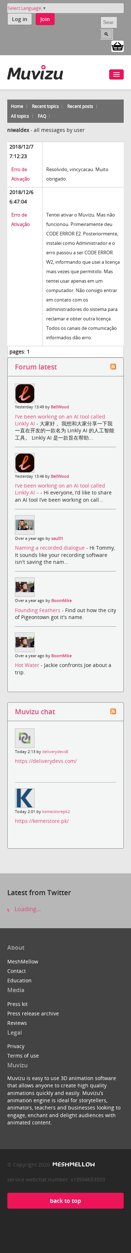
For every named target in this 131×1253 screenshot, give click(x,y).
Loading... (27, 909)
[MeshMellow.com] (73, 1164)
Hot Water (28, 665)
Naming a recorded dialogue (50, 547)
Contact (16, 970)
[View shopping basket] (117, 46)
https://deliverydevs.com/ (46, 760)
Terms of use (23, 1055)
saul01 (57, 538)
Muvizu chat (35, 711)
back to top (65, 1201)
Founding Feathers (38, 610)
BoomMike (61, 600)
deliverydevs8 (55, 751)
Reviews (17, 1022)
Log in (19, 19)
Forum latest (36, 366)
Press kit (17, 1004)
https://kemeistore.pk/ (42, 820)
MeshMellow (22, 961)
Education (19, 980)
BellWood (60, 406)
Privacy (15, 1046)
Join (45, 19)
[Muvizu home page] (35, 71)
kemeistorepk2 (56, 811)
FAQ (42, 116)
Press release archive (33, 1013)
